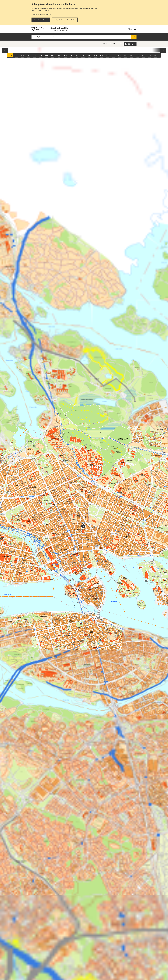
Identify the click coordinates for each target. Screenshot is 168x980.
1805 (131, 55)
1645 (155, 55)
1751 (137, 55)
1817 (125, 55)
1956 (34, 55)
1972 (28, 55)
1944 (46, 55)
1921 (71, 55)
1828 (119, 55)
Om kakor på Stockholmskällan (41, 14)
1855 (113, 55)
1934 (59, 55)
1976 (22, 55)
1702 (149, 55)
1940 (52, 55)
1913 (77, 55)
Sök (134, 37)
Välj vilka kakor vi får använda (65, 20)
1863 (107, 55)
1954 (40, 55)
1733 (143, 55)
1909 (83, 55)
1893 (95, 55)
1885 (101, 55)
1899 (89, 55)
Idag (10, 55)
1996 (16, 55)
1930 (65, 55)
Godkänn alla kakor (40, 20)
